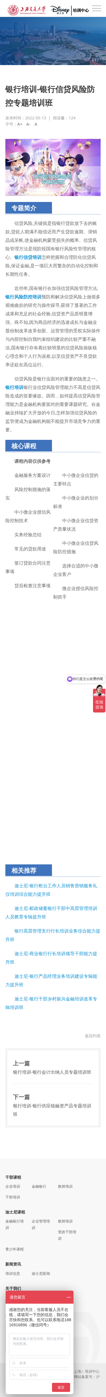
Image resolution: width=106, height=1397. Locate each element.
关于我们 (13, 1288)
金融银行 (39, 1186)
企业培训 (12, 1186)
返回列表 (93, 1035)
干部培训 (12, 1197)
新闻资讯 (13, 1264)
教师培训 (65, 1186)
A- (28, 124)
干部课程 (13, 1177)
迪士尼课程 (15, 1212)
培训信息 (12, 1273)
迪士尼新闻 (41, 1273)
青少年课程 (14, 1249)
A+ (19, 124)
